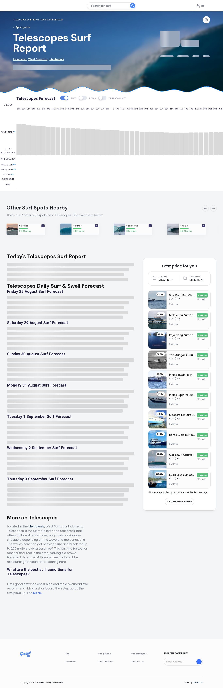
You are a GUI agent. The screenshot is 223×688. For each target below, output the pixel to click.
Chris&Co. (198, 682)
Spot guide (23, 27)
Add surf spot (139, 653)
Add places (104, 653)
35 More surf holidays (179, 501)
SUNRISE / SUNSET (117, 98)
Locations (70, 661)
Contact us (137, 661)
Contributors (105, 661)
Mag (66, 653)
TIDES (73, 98)
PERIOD (92, 98)
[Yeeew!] (25, 5)
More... (38, 593)
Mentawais (36, 526)
